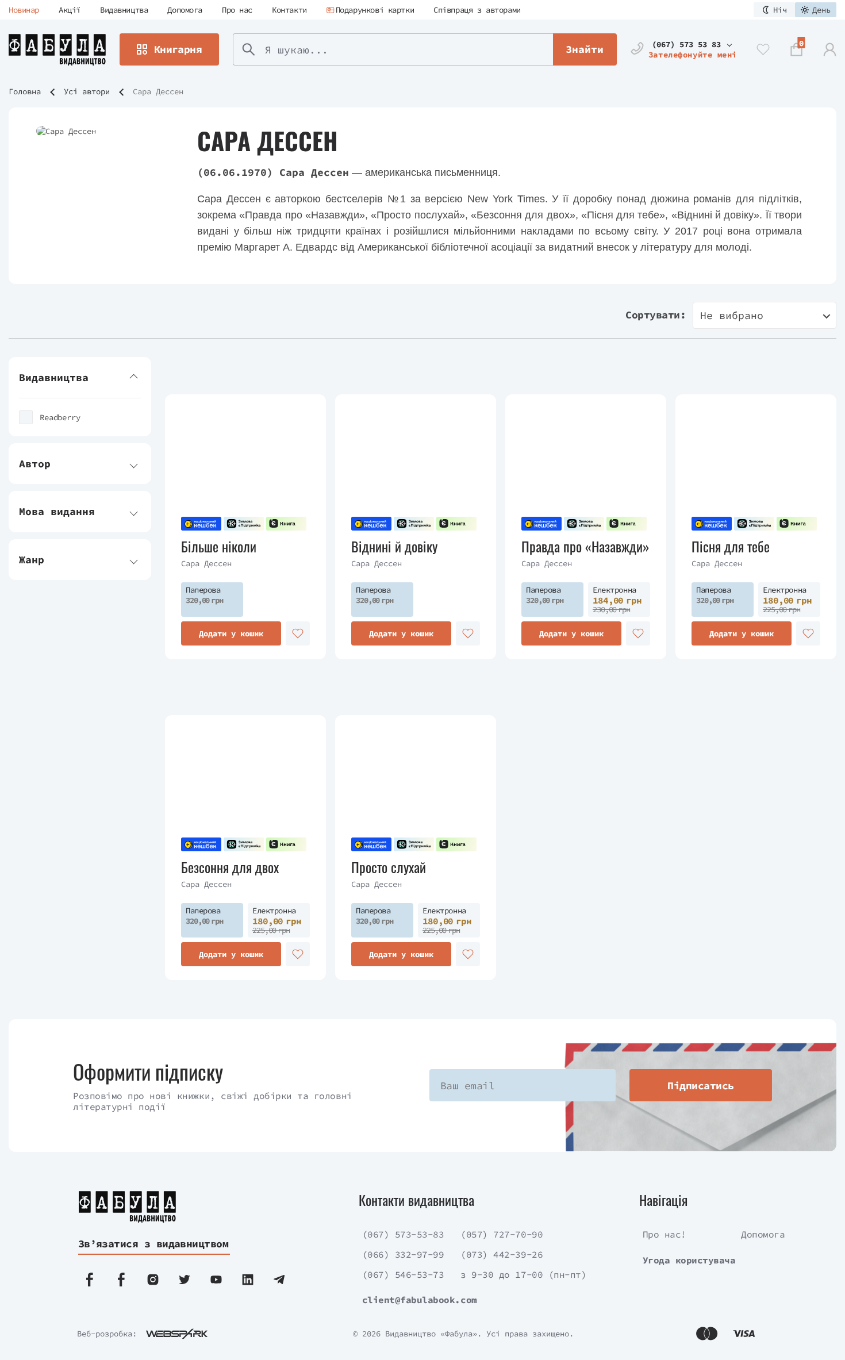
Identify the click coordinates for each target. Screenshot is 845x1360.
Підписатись (700, 1085)
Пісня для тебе (731, 546)
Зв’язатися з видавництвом (153, 1243)
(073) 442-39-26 (501, 1254)
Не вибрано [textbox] (731, 315)
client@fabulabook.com (419, 1299)
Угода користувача (689, 1260)
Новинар (24, 10)
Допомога (184, 10)
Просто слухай (388, 867)
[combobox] (764, 315)
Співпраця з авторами (477, 10)
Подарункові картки (375, 10)
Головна (25, 91)
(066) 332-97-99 (403, 1254)
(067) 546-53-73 (403, 1274)
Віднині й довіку (394, 546)
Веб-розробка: (107, 1333)
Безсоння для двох (230, 867)
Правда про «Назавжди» (585, 546)
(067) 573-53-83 (403, 1234)
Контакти (289, 10)
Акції (69, 10)
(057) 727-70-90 (501, 1234)
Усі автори (87, 91)
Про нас (237, 10)
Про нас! (664, 1234)
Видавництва (124, 10)
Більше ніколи (218, 546)
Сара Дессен (206, 563)
